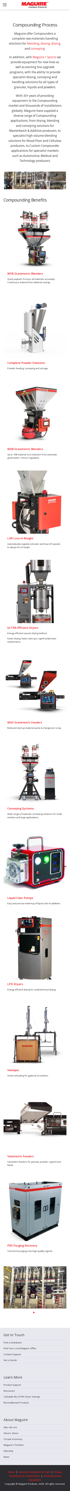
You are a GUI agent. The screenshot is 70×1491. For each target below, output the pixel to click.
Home (11, 1472)
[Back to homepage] (35, 5)
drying (55, 43)
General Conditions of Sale (34, 1472)
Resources (9, 1390)
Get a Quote (10, 1360)
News (6, 1456)
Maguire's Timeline (14, 1444)
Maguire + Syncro (44, 57)
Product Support (12, 1384)
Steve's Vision (11, 1433)
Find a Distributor (13, 1342)
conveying (38, 49)
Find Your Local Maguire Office (20, 1348)
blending (33, 43)
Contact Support (12, 1354)
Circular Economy (13, 1439)
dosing (45, 43)
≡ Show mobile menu (4, 4)
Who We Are (10, 1427)
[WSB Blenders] (35, 237)
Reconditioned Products (16, 1402)
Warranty (8, 1450)
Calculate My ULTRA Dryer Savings (22, 1396)
